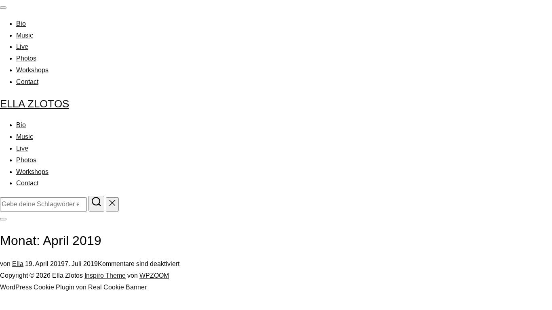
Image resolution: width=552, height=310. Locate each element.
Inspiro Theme (105, 275)
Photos (26, 58)
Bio (21, 23)
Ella (17, 263)
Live (22, 46)
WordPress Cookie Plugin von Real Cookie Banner (73, 287)
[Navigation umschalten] (3, 7)
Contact (27, 81)
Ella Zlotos (34, 104)
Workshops (32, 70)
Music (24, 35)
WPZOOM (154, 275)
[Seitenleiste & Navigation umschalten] (3, 219)
